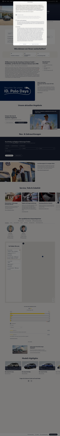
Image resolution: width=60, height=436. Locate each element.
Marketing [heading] (18, 26)
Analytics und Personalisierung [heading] (21, 20)
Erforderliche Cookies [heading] (20, 14)
